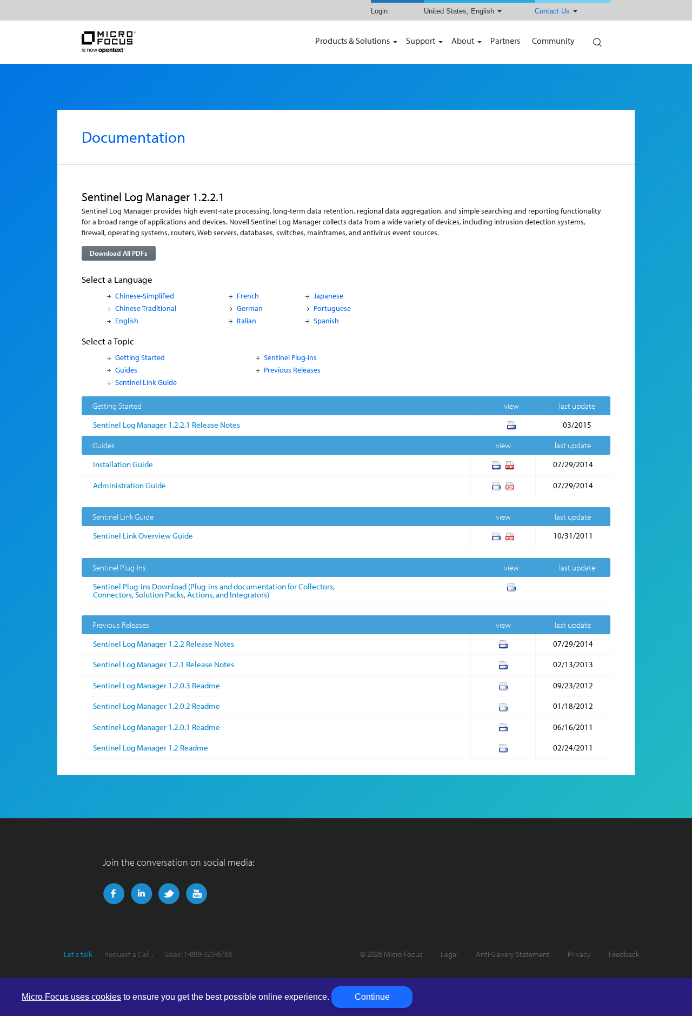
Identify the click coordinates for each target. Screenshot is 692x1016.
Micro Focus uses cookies (71, 996)
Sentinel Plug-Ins (290, 357)
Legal (449, 954)
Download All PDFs (118, 253)
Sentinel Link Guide (146, 382)
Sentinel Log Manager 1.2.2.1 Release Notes (166, 425)
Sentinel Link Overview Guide (143, 535)
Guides (126, 369)
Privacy (579, 954)
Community (553, 41)
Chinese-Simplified (144, 295)
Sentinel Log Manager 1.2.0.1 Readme (156, 727)
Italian (246, 320)
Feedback (624, 954)
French (248, 295)
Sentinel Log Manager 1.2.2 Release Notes (163, 644)
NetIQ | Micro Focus (144, 42)
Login (379, 11)
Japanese (328, 295)
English (126, 320)
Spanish (326, 320)
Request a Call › (129, 954)
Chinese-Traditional (145, 308)
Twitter (169, 894)
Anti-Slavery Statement (513, 954)
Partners (505, 41)
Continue (372, 996)
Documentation (133, 137)
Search (597, 39)
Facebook (114, 894)
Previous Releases (292, 369)
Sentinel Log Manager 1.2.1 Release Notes (163, 664)
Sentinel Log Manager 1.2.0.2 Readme (156, 706)
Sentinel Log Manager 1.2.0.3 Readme (156, 685)
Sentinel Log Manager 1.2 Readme (150, 747)
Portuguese (332, 308)
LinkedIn (141, 894)
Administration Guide (129, 485)
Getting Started (140, 357)
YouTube (196, 894)
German (250, 308)
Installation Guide (123, 464)
